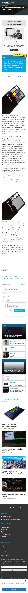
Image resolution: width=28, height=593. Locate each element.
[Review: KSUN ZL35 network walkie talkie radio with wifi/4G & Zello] (6, 348)
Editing (5, 270)
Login (24, 284)
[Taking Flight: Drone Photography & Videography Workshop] (14, 462)
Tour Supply (4, 551)
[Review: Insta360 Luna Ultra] (6, 342)
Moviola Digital (5, 555)
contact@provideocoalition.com (12, 519)
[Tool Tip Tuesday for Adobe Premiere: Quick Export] (6, 389)
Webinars (3, 536)
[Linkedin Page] (17, 507)
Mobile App (4, 529)
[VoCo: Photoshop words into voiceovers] (14, 438)
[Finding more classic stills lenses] (6, 354)
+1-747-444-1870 (6, 517)
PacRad (3, 548)
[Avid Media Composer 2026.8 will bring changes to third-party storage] (6, 377)
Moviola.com (4, 553)
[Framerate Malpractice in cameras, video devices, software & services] (6, 383)
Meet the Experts (5, 534)
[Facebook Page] (7, 507)
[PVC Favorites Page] (23, 326)
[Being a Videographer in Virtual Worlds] (14, 485)
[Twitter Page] (11, 507)
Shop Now (14, 50)
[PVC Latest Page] (23, 361)
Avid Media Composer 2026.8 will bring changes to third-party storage (16, 379)
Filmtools (3, 546)
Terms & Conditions (21, 572)
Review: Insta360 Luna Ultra (17, 343)
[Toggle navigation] (25, 2)
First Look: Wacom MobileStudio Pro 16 (9, 425)
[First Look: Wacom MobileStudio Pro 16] (14, 413)
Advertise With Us (6, 527)
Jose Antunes (8, 75)
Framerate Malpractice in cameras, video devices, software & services (16, 385)
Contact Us (4, 539)
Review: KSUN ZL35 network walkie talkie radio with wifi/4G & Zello (17, 350)
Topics (3, 532)
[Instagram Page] (14, 507)
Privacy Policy (4, 574)
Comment (23, 76)
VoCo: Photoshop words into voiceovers (12, 450)
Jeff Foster (11, 428)
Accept (14, 589)
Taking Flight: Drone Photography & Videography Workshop (12, 472)
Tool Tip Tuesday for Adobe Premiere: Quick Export (16, 391)
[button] (25, 580)
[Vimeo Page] (20, 507)
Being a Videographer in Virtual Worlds (13, 495)
